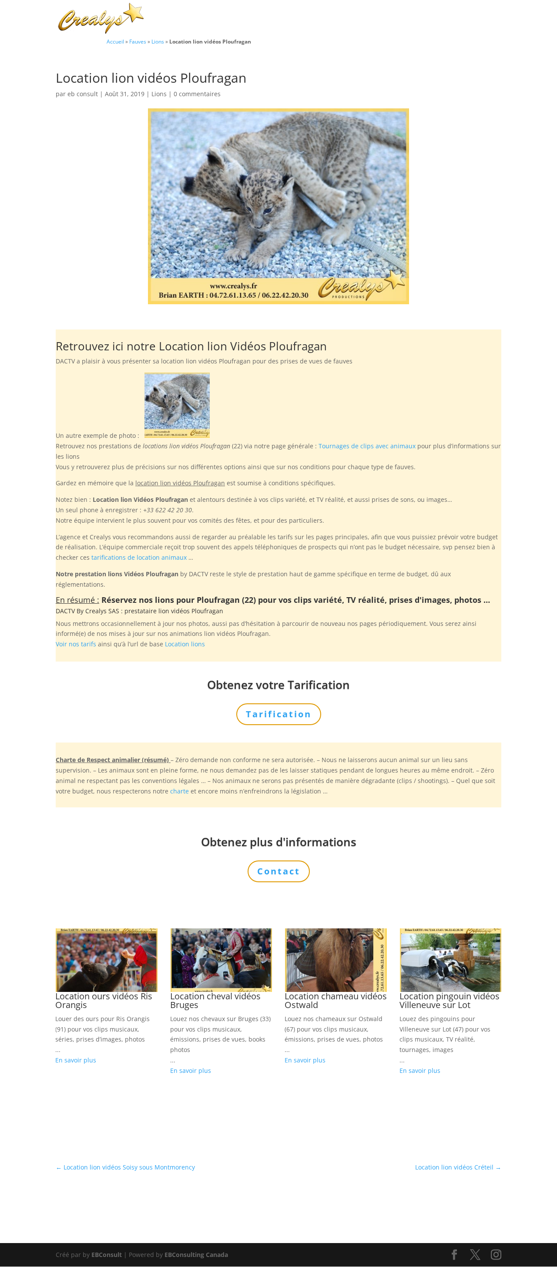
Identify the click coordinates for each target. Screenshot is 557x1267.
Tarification (428, 19)
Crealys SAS (102, 611)
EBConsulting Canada (196, 1254)
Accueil (115, 41)
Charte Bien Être (223, 19)
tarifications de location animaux (139, 557)
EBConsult (106, 1254)
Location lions (185, 644)
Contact (471, 19)
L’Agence (383, 19)
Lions (157, 41)
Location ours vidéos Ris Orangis (103, 1000)
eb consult (82, 94)
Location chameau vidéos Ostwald (336, 1000)
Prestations (330, 19)
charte (179, 791)
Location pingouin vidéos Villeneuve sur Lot (449, 1000)
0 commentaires (197, 94)
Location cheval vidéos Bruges (215, 1000)
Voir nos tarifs (76, 644)
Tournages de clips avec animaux (367, 446)
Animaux (276, 19)
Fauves (137, 41)
